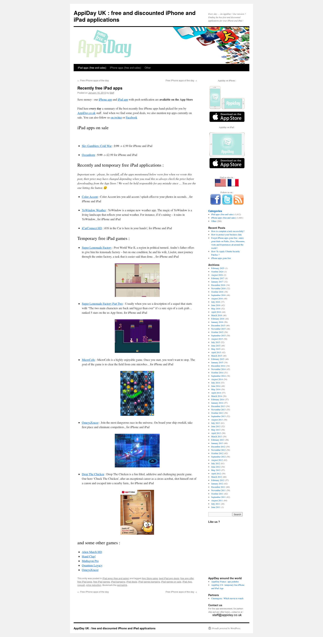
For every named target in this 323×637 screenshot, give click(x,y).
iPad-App (187, 581)
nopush (81, 585)
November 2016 (218, 288)
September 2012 (218, 456)
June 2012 (215, 466)
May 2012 (215, 470)
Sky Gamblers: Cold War (97, 146)
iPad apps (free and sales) (92, 67)
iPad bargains (118, 581)
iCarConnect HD (92, 228)
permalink (122, 585)
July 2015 (215, 342)
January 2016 (217, 321)
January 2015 (217, 362)
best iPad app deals (169, 578)
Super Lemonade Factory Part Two (102, 304)
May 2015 (215, 348)
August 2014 (217, 379)
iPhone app (105, 99)
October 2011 (217, 493)
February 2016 (217, 318)
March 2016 (216, 315)
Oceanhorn (88, 155)
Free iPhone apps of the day (93, 80)
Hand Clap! (89, 556)
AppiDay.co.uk (86, 113)
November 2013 (218, 409)
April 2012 (216, 473)
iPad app (123, 99)
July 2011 (215, 503)
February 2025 (217, 268)
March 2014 (216, 396)
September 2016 (218, 295)
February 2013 (217, 439)
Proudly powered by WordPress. (226, 628)
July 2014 (215, 382)
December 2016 (218, 284)
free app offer (187, 578)
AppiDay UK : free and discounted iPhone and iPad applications (135, 16)
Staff (112, 92)
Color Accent (90, 197)
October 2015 (217, 332)
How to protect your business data (226, 234)
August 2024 (217, 274)
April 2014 (216, 392)
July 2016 (215, 301)
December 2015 (218, 325)
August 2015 (217, 338)
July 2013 (215, 422)
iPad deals (131, 581)
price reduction (93, 585)
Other (148, 67)
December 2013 (218, 406)
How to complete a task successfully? (227, 231)
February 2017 (217, 278)
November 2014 (218, 369)
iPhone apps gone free (221, 258)
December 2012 (218, 446)
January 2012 (217, 483)
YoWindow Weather (94, 210)
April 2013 (216, 433)
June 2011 (215, 507)
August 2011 (217, 500)
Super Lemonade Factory (97, 247)
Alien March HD (92, 552)
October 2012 (217, 453)
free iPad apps (84, 581)
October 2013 (217, 412)
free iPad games (101, 581)
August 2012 (217, 459)
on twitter (116, 117)
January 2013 (217, 443)
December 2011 (218, 486)
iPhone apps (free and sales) (125, 67)
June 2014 (215, 385)
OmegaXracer (90, 422)
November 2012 (218, 449)
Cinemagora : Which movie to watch (227, 598)
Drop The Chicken (93, 474)
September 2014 (218, 375)
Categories (215, 211)
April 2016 (216, 311)
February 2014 (217, 399)
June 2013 (215, 426)
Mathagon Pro (90, 561)
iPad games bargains (149, 581)
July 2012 (215, 463)
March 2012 (216, 476)
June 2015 (215, 345)
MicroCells (88, 360)
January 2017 (217, 281)
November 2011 (218, 490)
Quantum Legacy (92, 565)
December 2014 (218, 365)
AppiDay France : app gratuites (225, 581)
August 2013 (217, 419)
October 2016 (217, 291)
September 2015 (218, 335)
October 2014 (217, 372)
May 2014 (215, 389)
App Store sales (150, 578)
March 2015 (216, 355)
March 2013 (216, 436)
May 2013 (215, 429)
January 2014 (217, 402)
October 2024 (217, 271)
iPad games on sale (171, 581)
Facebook (131, 117)
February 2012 (217, 480)
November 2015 (218, 328)
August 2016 (217, 298)
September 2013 (218, 416)
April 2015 (216, 352)
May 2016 (215, 308)
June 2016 (215, 305)
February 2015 (217, 358)
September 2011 (218, 496)
